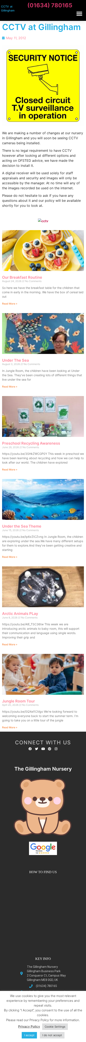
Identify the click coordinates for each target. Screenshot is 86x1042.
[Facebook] (30, 748)
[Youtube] (43, 748)
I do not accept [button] (52, 1035)
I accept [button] (29, 1035)
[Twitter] (36, 748)
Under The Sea (15, 360)
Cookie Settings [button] (55, 1026)
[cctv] (43, 220)
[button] (79, 13)
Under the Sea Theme (21, 526)
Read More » (9, 303)
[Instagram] (56, 748)
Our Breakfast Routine (22, 277)
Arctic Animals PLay (20, 613)
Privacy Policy (29, 1026)
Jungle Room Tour (18, 701)
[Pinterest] (49, 748)
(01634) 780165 (49, 5)
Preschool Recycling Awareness (31, 443)
